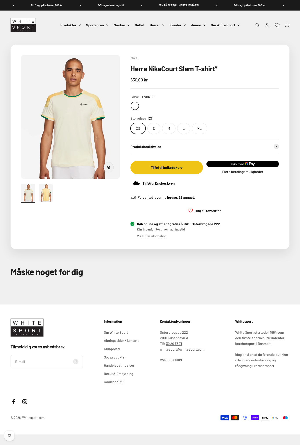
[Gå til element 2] (46, 193)
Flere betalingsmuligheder (242, 171)
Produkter (68, 25)
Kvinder (175, 25)
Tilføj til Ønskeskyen (159, 183)
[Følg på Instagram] (25, 402)
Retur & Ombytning (118, 373)
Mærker (119, 25)
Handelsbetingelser (119, 365)
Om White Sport (223, 25)
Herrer (155, 25)
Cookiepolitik (114, 382)
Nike (133, 58)
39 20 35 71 (174, 343)
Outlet (140, 25)
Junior (196, 25)
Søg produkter (115, 357)
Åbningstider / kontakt (121, 340)
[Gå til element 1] (28, 193)
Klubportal (112, 349)
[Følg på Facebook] (13, 402)
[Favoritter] (277, 25)
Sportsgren (95, 25)
